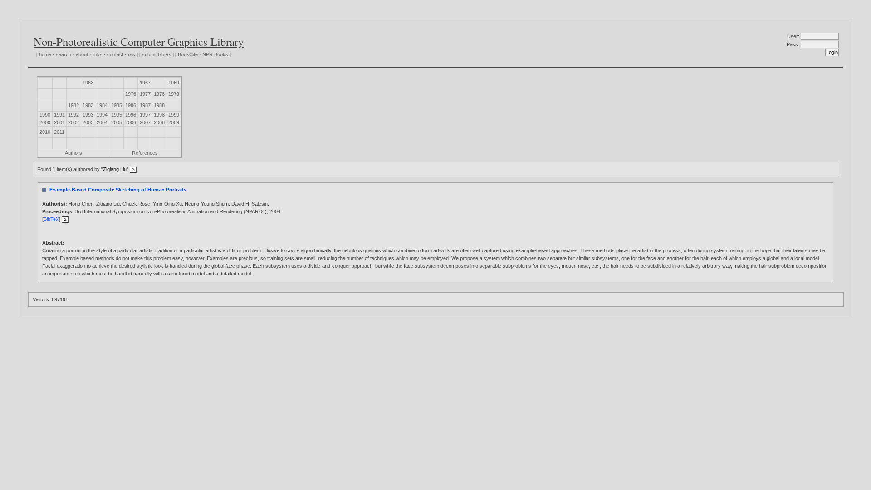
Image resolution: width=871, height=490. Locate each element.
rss (131, 54)
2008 (159, 122)
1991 (59, 115)
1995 (116, 115)
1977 (145, 94)
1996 (130, 115)
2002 (73, 122)
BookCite (188, 54)
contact (115, 54)
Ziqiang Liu (108, 203)
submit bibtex (156, 54)
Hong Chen (81, 203)
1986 (130, 105)
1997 (145, 115)
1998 (159, 115)
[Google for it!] (65, 219)
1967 (145, 82)
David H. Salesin (249, 203)
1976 (130, 94)
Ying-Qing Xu (167, 203)
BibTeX (51, 219)
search (63, 54)
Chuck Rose (136, 203)
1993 (88, 115)
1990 (44, 115)
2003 (88, 122)
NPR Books (215, 54)
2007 (145, 122)
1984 (102, 105)
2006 (130, 122)
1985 (116, 105)
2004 (102, 122)
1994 (102, 115)
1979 (173, 94)
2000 (44, 122)
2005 (116, 122)
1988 (159, 105)
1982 (73, 105)
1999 (173, 115)
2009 (173, 122)
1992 (73, 115)
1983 (88, 105)
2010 (44, 132)
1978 (159, 94)
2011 (59, 132)
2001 (59, 122)
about (82, 54)
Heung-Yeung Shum (207, 203)
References (145, 153)
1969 (173, 82)
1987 (145, 105)
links (98, 54)
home (45, 54)
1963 (88, 82)
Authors (73, 153)
